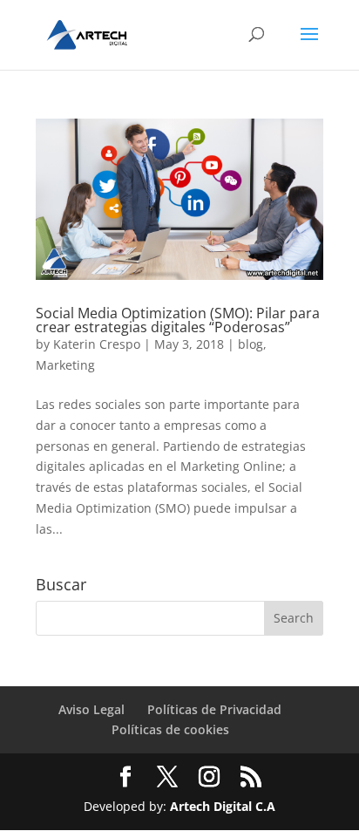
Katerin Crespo (96, 344)
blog (250, 344)
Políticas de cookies (170, 729)
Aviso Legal (91, 709)
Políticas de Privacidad (214, 709)
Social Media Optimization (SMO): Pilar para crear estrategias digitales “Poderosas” (178, 320)
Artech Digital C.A (222, 806)
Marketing (65, 365)
